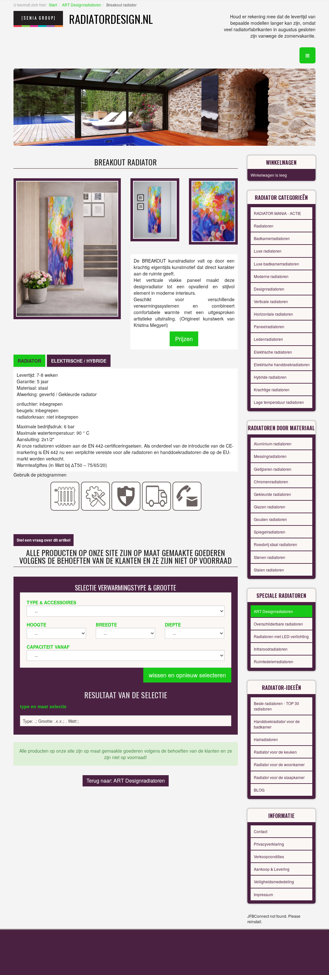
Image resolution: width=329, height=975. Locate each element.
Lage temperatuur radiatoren (279, 402)
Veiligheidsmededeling (274, 881)
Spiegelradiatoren (269, 531)
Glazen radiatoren (269, 506)
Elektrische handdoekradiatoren (282, 364)
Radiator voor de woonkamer (279, 764)
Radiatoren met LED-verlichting (281, 636)
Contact (260, 831)
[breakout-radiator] (155, 209)
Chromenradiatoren (271, 481)
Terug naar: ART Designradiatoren (125, 780)
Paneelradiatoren (269, 326)
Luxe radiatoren (267, 251)
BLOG (259, 790)
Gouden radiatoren (270, 519)
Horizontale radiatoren (273, 314)
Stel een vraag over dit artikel (43, 540)
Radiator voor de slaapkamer (279, 777)
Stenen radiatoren (269, 557)
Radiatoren (263, 225)
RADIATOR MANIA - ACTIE (277, 213)
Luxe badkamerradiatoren (276, 263)
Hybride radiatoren (270, 377)
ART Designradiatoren (81, 4)
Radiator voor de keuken (275, 752)
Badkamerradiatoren (272, 238)
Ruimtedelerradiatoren (273, 661)
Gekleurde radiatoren (272, 494)
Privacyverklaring (269, 844)
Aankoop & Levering (271, 869)
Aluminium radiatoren (272, 443)
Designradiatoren (269, 289)
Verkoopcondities (269, 856)
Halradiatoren (266, 739)
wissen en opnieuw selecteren (187, 675)
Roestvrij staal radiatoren (275, 544)
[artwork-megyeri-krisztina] (213, 211)
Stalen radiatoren (269, 569)
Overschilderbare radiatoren (278, 624)
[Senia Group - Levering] (156, 495)
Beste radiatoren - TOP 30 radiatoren (276, 706)
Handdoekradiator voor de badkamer (277, 724)
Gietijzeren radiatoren (272, 469)
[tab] (29, 361)
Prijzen (184, 338)
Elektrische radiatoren (273, 352)
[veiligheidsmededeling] (126, 495)
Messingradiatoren (270, 456)
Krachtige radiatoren (271, 389)
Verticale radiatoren (271, 301)
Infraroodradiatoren (271, 649)
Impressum (263, 894)
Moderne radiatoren (271, 276)
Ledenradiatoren (268, 339)
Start (53, 4)
